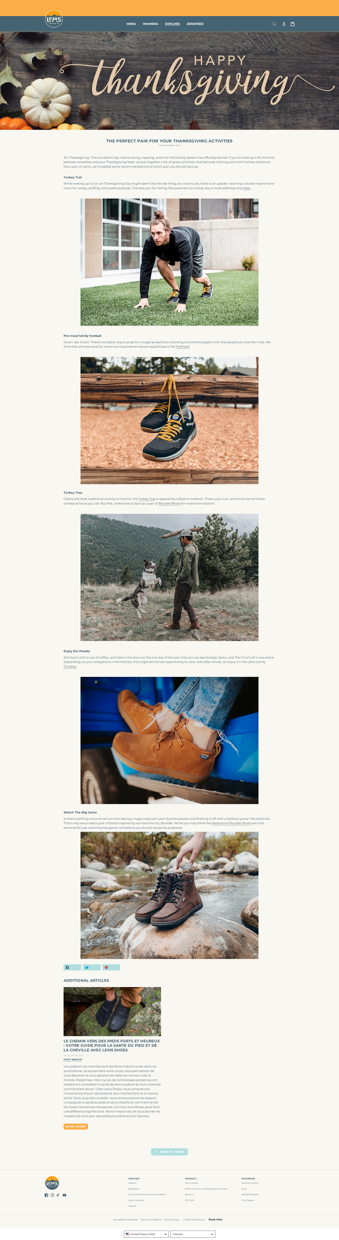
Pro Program (248, 1200)
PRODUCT (191, 1178)
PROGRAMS (248, 1178)
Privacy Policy (171, 1219)
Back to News (172, 1151)
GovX (244, 1189)
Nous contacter (136, 1200)
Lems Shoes (198, 1219)
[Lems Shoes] (52, 1183)
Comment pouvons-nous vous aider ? (148, 1194)
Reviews (189, 1194)
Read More (76, 1126)
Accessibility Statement (125, 1219)
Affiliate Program (250, 1194)
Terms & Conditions (151, 1219)
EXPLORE (172, 24)
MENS (131, 24)
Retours (132, 1183)
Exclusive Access (250, 1183)
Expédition (134, 1189)
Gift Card (189, 1200)
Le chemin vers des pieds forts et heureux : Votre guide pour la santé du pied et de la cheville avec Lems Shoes (112, 1045)
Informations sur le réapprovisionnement (206, 1189)
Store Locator (271, 4)
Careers (132, 1206)
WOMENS (150, 24)
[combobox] (146, 1234)
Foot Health (73, 1059)
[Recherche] (274, 24)
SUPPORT (134, 1178)
